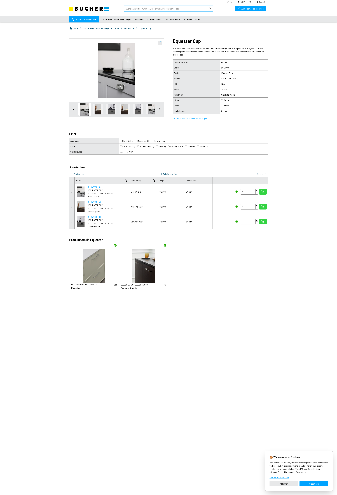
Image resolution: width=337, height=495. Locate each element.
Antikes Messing (147, 146)
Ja (123, 151)
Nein (131, 151)
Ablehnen (284, 483)
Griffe (116, 28)
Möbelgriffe (129, 28)
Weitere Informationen (279, 477)
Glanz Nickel (127, 141)
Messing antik (143, 141)
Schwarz (191, 146)
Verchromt (204, 146)
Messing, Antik (176, 146)
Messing (162, 146)
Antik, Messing (128, 146)
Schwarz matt (160, 141)
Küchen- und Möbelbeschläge (96, 28)
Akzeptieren (314, 483)
